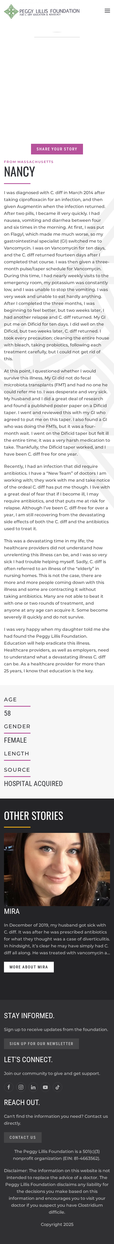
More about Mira (29, 967)
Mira (12, 911)
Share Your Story (57, 149)
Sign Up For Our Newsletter (41, 1043)
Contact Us (23, 1137)
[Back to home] (41, 10)
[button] (107, 10)
